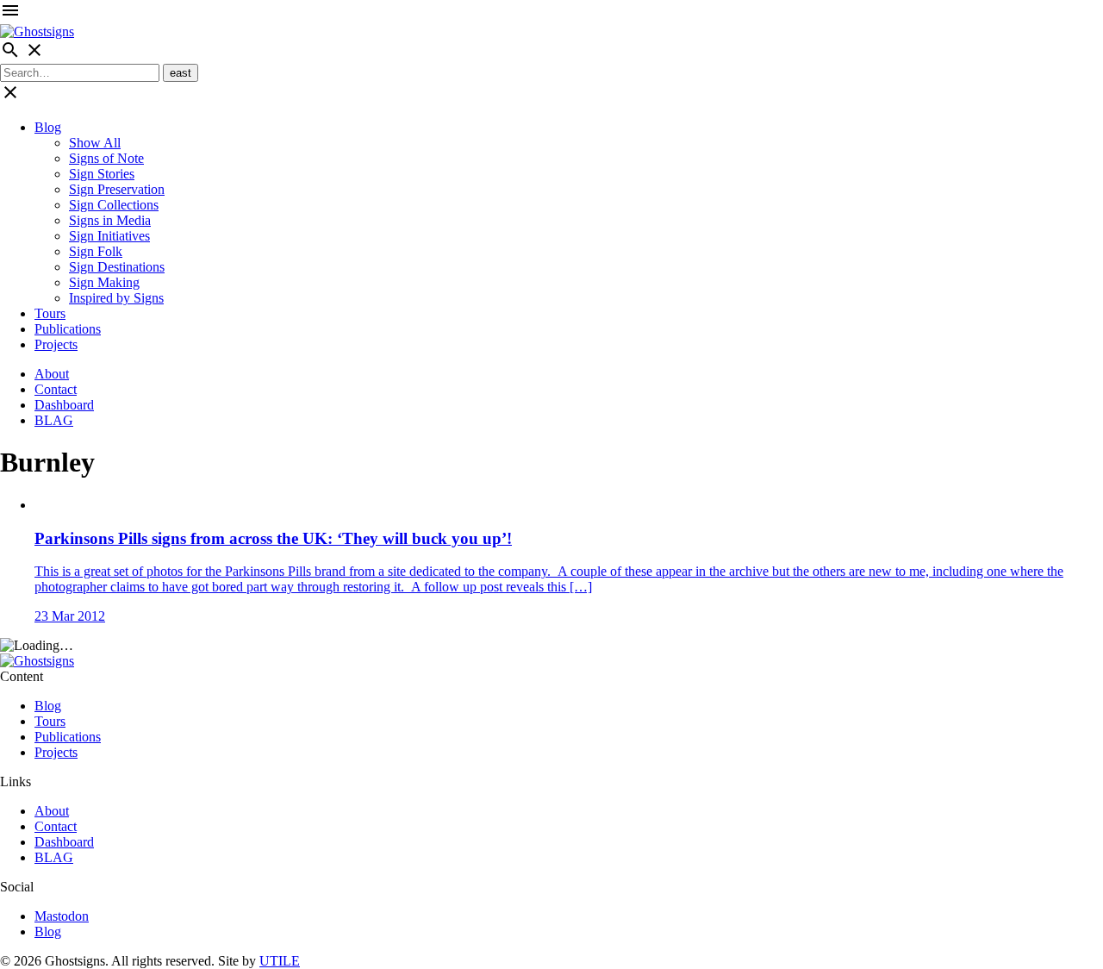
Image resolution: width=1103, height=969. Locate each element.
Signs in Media (110, 220)
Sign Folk (95, 251)
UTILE (279, 960)
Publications (67, 329)
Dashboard (64, 404)
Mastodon (61, 916)
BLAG (53, 420)
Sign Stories (101, 173)
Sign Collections (114, 204)
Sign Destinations (117, 266)
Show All (95, 142)
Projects (56, 344)
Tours (49, 313)
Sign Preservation (117, 189)
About (51, 373)
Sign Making (104, 282)
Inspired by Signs (116, 298)
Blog (47, 127)
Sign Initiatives (109, 235)
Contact (55, 389)
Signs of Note (106, 158)
